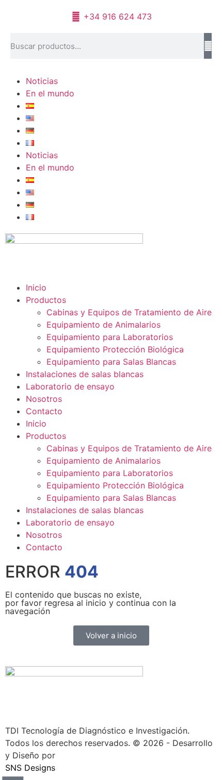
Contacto (44, 411)
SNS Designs (30, 767)
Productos (46, 300)
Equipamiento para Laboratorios (109, 337)
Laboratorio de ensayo (70, 386)
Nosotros (44, 399)
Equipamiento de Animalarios (103, 324)
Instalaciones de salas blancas (85, 374)
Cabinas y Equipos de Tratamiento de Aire (129, 312)
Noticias (42, 81)
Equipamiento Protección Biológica (115, 349)
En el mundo (50, 93)
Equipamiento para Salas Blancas (111, 362)
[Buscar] (208, 46)
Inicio (36, 287)
